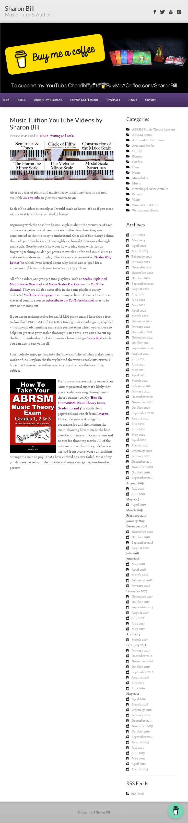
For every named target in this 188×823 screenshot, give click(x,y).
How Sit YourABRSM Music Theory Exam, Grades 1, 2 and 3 (82, 403)
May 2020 (138, 434)
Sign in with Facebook (154, 12)
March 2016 (140, 704)
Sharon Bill (20, 8)
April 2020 (139, 440)
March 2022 (140, 316)
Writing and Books (62, 136)
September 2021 (142, 348)
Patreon (137, 194)
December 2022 (142, 267)
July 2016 (138, 683)
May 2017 (138, 629)
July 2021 (138, 359)
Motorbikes (140, 178)
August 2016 (140, 677)
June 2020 (138, 429)
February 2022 (142, 321)
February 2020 (142, 451)
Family (137, 151)
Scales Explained (95, 279)
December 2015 (142, 720)
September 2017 (142, 607)
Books (21, 99)
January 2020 (141, 456)
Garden (137, 162)
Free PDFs (113, 99)
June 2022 (138, 299)
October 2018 (141, 537)
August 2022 (140, 289)
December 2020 (142, 397)
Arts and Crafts (143, 145)
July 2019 (138, 488)
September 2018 (142, 542)
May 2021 (138, 370)
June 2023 (138, 235)
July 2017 (138, 618)
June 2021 (138, 364)
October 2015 (141, 731)
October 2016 (141, 666)
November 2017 (142, 596)
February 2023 (142, 256)
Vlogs (136, 199)
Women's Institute (145, 205)
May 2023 (138, 240)
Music (44, 136)
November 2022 (142, 272)
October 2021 (141, 343)
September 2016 (142, 672)
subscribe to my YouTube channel (70, 300)
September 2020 (143, 413)
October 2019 (141, 472)
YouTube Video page (38, 295)
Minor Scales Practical (26, 284)
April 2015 (139, 764)
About (133, 99)
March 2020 (140, 445)
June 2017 (138, 623)
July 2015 (138, 747)
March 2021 (140, 380)
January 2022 (141, 326)
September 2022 (142, 283)
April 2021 (139, 375)
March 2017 (140, 639)
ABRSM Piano (142, 135)
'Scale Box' (94, 338)
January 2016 (141, 715)
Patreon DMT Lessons (84, 99)
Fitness (137, 156)
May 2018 (138, 564)
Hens (136, 167)
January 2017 (141, 650)
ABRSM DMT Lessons (48, 99)
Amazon (102, 414)
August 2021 (140, 353)
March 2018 (140, 575)
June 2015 (138, 753)
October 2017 (141, 602)
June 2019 (138, 494)
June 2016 (138, 688)
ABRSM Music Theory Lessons (154, 129)
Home (136, 172)
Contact (150, 99)
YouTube (34, 198)
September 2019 (142, 478)
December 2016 (142, 656)
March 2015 (140, 769)
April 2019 (139, 505)
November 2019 (142, 467)
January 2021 (141, 391)
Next (174, 61)
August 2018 (140, 548)
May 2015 (138, 758)
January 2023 (141, 262)
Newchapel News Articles (150, 189)
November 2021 (142, 337)
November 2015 (142, 726)
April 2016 (139, 699)
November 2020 (142, 402)
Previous (14, 61)
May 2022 (138, 305)
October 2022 (141, 278)
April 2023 (139, 246)
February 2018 (142, 580)
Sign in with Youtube (171, 12)
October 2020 (141, 407)
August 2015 (140, 742)
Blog (6, 99)
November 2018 (142, 532)
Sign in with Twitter (162, 12)
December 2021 (142, 332)
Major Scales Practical (65, 284)
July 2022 (138, 294)
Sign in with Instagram (179, 12)
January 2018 (141, 586)
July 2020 (138, 424)
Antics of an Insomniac (148, 140)
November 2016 (142, 661)
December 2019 (142, 461)
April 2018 (139, 569)
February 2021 (142, 386)
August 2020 (140, 418)
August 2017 (140, 612)
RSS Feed (137, 794)
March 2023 (140, 251)
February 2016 (142, 710)
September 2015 (142, 737)
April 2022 (139, 310)
